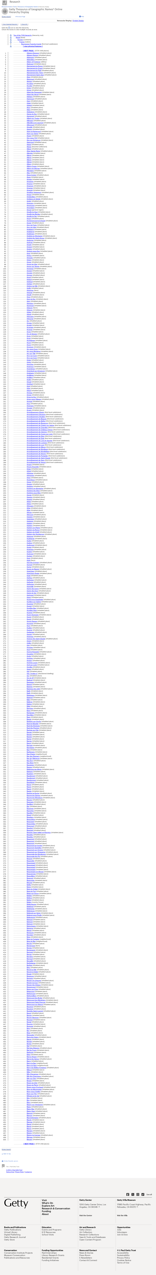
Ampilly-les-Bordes (33, 214)
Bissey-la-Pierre (32, 1085)
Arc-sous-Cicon (32, 349)
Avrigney (30, 658)
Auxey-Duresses (33, 615)
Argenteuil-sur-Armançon (36, 371)
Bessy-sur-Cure (32, 989)
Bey (28, 1031)
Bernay (29, 954)
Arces (29, 332)
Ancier (29, 223)
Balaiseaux (31, 695)
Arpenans (30, 406)
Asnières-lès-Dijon (33, 491)
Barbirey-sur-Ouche (34, 721)
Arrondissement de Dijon (36, 436)
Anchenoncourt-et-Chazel (36, 221)
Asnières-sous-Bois (34, 493)
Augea (29, 547)
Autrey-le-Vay (31, 593)
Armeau (29, 393)
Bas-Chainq (31, 754)
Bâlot (28, 706)
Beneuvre (30, 933)
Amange (30, 188)
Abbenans (30, 57)
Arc (28, 321)
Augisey (29, 556)
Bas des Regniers (33, 756)
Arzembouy (31, 480)
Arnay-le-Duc (31, 397)
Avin (28, 645)
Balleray (30, 702)
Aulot (28, 560)
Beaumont (30, 839)
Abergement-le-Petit (34, 70)
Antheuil (30, 282)
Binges (29, 1081)
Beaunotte (30, 861)
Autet (28, 575)
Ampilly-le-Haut (32, 212)
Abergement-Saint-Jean (35, 75)
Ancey (29, 218)
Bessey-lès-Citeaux (34, 985)
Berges (29, 948)
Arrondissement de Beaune (36, 419)
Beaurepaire (31, 869)
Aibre (28, 110)
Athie (28, 508)
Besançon (30, 976)
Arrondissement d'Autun (35, 412)
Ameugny (30, 203)
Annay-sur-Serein (33, 266)
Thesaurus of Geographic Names (27, 7)
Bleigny (29, 1133)
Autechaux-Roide (33, 573)
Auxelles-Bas (31, 608)
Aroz (28, 403)
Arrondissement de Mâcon (36, 447)
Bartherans (31, 752)
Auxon (29, 617)
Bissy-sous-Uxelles (33, 1091)
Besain (29, 974)
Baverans (30, 802)
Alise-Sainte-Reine (33, 151)
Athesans (30, 506)
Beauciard (30, 821)
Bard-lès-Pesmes (33, 728)
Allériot (29, 162)
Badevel (30, 680)
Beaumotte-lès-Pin (33, 856)
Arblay (29, 312)
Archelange (31, 340)
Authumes (30, 584)
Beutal (29, 1022)
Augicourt (30, 554)
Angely (29, 245)
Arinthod (30, 384)
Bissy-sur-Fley (32, 1094)
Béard (29, 815)
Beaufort (30, 828)
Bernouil (30, 959)
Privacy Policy (19, 1172)
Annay (29, 262)
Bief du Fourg (32, 1050)
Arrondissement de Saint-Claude (38, 458)
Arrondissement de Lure (35, 445)
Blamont (30, 1113)
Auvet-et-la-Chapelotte (35, 599)
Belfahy (29, 896)
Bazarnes (30, 808)
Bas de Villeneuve (33, 758)
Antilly (29, 288)
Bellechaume (31, 904)
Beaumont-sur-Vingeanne (36, 852)
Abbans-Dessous (33, 53)
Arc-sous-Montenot (34, 351)
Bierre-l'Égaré (32, 1057)
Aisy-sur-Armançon (34, 140)
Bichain (29, 1041)
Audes (29, 541)
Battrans (30, 771)
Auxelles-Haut (32, 610)
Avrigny (29, 660)
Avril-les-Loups (32, 663)
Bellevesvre (31, 917)
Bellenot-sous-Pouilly (34, 915)
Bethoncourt (31, 993)
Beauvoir (30, 878)
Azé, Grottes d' (32, 673)
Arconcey (30, 347)
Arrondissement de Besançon (37, 423)
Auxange (30, 604)
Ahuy (28, 107)
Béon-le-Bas (31, 941)
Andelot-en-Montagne (34, 236)
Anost (29, 277)
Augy (28, 558)
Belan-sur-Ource (33, 893)
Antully (29, 295)
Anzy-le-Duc (31, 299)
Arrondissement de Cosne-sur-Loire (40, 434)
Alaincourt (30, 142)
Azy (28, 676)
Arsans (29, 464)
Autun (29, 597)
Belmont (30, 919)
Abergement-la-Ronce (35, 66)
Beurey (29, 1015)
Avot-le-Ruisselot (33, 652)
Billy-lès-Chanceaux (34, 1076)
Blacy (29, 1102)
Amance (30, 184)
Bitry (28, 1098)
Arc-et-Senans (32, 334)
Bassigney (30, 765)
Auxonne (30, 623)
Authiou (29, 578)
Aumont (29, 565)
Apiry (28, 301)
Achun (29, 90)
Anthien (29, 284)
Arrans (29, 410)
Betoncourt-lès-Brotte (34, 998)
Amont (29, 210)
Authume (30, 582)
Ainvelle (29, 127)
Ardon (29, 362)
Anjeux (29, 255)
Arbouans (30, 316)
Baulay (29, 791)
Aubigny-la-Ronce (33, 530)
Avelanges (30, 632)
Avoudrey (30, 654)
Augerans (30, 549)
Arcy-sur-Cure (32, 356)
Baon (28, 717)
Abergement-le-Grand (35, 68)
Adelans (30, 97)
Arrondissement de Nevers (36, 454)
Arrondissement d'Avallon (36, 417)
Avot (28, 650)
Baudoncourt (31, 780)
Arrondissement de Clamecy (37, 432)
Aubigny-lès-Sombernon (35, 534)
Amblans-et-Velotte (33, 199)
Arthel (29, 471)
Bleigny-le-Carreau (33, 1135)
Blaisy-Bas (30, 1109)
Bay (28, 806)
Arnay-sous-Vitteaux (34, 399)
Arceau (29, 323)
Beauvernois (31, 874)
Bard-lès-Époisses (33, 726)
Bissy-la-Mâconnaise (34, 1089)
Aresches (30, 364)
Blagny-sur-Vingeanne (35, 1105)
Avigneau (30, 636)
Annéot (29, 271)
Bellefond (30, 906)
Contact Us (28, 1172)
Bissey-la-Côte (32, 1083)
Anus (28, 297)
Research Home (7, 7)
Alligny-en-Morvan (33, 168)
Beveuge (30, 1026)
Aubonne (30, 536)
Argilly (29, 380)
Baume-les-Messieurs (34, 798)
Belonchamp (31, 926)
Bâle (28, 700)
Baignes (30, 687)
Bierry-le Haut (32, 1065)
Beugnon (30, 1007)
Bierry (29, 1061)
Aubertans (30, 519)
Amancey (30, 186)
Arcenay (30, 329)
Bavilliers (30, 804)
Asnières (30, 486)
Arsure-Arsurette (33, 467)
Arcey (29, 336)
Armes (29, 395)
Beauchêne (31, 819)
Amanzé (30, 190)
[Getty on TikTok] (142, 1194)
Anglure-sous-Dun (33, 251)
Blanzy (29, 1128)
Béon (28, 937)
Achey (29, 88)
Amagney (30, 181)
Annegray (30, 269)
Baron (29, 743)
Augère (29, 552)
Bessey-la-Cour (32, 983)
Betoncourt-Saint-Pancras (36, 1002)
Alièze (29, 149)
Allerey (29, 155)
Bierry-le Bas (31, 1063)
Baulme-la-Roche (33, 793)
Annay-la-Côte (32, 264)
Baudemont (31, 776)
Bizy (28, 1100)
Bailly (28, 691)
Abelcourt (30, 64)
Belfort (29, 900)
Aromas (29, 401)
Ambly (29, 201)
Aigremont (30, 116)
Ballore (29, 704)
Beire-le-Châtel (32, 889)
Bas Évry (30, 761)
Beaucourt (30, 826)
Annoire (29, 273)
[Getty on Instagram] (137, 1194)
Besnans (30, 978)
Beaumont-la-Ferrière (34, 845)
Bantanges (30, 713)
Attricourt (30, 515)
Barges (29, 732)
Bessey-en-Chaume (34, 980)
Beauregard (31, 863)
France (22, 42)
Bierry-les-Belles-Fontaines (36, 1068)
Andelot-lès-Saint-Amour (35, 238)
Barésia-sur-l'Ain (33, 730)
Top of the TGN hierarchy (22, 35)
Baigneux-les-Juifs (33, 689)
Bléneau (30, 1137)
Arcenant (30, 327)
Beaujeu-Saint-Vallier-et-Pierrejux (39, 832)
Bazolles (30, 813)
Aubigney (30, 521)
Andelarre (30, 229)
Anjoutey (30, 258)
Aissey (29, 136)
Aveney (29, 634)
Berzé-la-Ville (31, 970)
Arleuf (29, 390)
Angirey (29, 249)
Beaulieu (30, 835)
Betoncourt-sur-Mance (35, 1004)
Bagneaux (30, 682)
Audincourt (30, 545)
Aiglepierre (30, 112)
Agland (29, 105)
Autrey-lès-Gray (32, 591)
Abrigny (29, 81)
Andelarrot (30, 231)
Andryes (30, 242)
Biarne (29, 1039)
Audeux (29, 543)
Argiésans (30, 373)
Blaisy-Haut (31, 1111)
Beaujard (30, 830)
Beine (29, 887)
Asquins (29, 497)
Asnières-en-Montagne (35, 488)
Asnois (29, 495)
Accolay (29, 86)
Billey (28, 1072)
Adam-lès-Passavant (34, 92)
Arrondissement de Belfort (36, 421)
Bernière (30, 956)
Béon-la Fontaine (33, 939)
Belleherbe (30, 909)
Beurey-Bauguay (33, 1017)
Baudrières (31, 782)
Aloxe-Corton (31, 175)
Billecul (29, 1070)
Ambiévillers (31, 197)
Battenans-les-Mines (34, 769)
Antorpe (29, 292)
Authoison (30, 580)
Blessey (29, 1139)
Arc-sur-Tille (31, 353)
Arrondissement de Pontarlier (37, 456)
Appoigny (30, 303)
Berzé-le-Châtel (32, 972)
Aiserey (29, 129)
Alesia (29, 147)
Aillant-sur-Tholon (33, 118)
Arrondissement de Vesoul (36, 462)
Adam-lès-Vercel (33, 94)
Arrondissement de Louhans (37, 443)
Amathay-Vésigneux (34, 192)
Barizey (29, 737)
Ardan (29, 360)
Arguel (29, 382)
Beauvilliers (31, 876)
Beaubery (30, 817)
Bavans (29, 800)
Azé (28, 671)
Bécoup (29, 882)
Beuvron (30, 1024)
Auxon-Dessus (32, 621)
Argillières (30, 375)
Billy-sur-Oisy (31, 1078)
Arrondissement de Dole (35, 438)
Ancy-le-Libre (31, 227)
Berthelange (31, 963)
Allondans (30, 171)
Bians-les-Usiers (32, 1037)
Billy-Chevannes (32, 1074)
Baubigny (30, 774)
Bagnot (29, 684)
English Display (78, 21)
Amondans (30, 208)
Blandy (29, 1120)
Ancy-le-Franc (32, 225)
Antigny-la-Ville (32, 286)
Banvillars (30, 715)
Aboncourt (30, 79)
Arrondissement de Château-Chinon (40, 430)
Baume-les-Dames (33, 795)
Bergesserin (31, 950)
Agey (28, 101)
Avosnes (30, 647)
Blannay (30, 1122)
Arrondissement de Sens (36, 460)
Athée (29, 501)
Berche (29, 943)
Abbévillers (31, 60)
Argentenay (31, 369)
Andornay (30, 240)
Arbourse (30, 319)
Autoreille (30, 586)
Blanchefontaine (32, 1118)
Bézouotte (30, 1035)
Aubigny (30, 523)
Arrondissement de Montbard (37, 449)
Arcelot (29, 325)
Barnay (29, 741)
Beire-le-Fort (31, 891)
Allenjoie (30, 153)
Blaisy (29, 1107)
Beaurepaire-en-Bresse (35, 872)
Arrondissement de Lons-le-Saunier (39, 441)
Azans (29, 669)
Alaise (29, 144)
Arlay (28, 388)
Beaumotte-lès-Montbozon (36, 854)
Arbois (29, 314)
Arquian (29, 408)
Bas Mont (30, 763)
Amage (29, 179)
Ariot (28, 386)
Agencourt (30, 99)
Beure (29, 1013)
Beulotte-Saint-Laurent (35, 1011)
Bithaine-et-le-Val (33, 1096)
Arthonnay (30, 475)
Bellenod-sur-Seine (34, 913)
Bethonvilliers (31, 996)
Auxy (28, 626)
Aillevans (30, 120)
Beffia (29, 885)
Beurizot (30, 1020)
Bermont (30, 952)
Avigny (29, 641)
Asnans (29, 484)
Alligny (29, 164)
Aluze (29, 177)
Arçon (29, 343)
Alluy (28, 173)
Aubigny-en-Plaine (33, 528)
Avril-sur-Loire (32, 665)
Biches (29, 1044)
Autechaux (30, 571)
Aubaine (30, 517)
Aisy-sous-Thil (32, 138)
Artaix (29, 469)
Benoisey (30, 935)
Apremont (30, 306)
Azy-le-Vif (30, 678)
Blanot (29, 1124)
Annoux (29, 275)
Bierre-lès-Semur (33, 1059)
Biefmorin (30, 1052)
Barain (29, 719)
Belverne (30, 928)
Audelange (30, 538)
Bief (28, 1046)
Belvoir (29, 930)
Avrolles (29, 667)
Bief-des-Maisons (33, 1048)
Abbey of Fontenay (33, 62)
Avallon (29, 628)
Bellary (29, 902)
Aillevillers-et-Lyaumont (35, 123)
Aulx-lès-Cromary (33, 562)
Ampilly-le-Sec (32, 216)
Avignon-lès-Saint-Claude (36, 639)
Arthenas (30, 473)
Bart (28, 750)
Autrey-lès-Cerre (33, 589)
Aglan (29, 103)
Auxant (29, 606)
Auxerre (29, 612)
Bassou (29, 767)
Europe (20, 40)
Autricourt (30, 595)
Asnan (29, 482)
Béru (28, 967)
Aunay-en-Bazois (33, 569)
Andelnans (30, 234)
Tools (15, 7)
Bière (28, 1054)
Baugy (29, 784)
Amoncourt (31, 205)
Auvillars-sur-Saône (34, 602)
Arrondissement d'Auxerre (36, 414)
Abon (28, 77)
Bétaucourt (31, 991)
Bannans (30, 708)
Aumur (29, 567)
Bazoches (30, 811)
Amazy (29, 194)
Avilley (29, 643)
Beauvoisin (31, 880)
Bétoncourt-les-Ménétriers (36, 1000)
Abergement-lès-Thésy (35, 73)
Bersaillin (30, 961)
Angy (28, 253)
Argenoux (30, 366)
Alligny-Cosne (32, 166)
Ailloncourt (30, 125)
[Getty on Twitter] (132, 1194)
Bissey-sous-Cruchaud (35, 1087)
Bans (28, 710)
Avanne (29, 630)
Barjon (29, 739)
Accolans (30, 83)
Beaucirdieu (31, 824)
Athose (29, 512)
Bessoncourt (31, 987)
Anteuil (29, 279)
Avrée (29, 656)
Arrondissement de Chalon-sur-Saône (40, 425)
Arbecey (30, 308)
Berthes (29, 965)
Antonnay (30, 290)
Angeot (29, 247)
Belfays (29, 898)
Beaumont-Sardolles (34, 848)
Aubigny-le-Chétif (33, 532)
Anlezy (29, 260)
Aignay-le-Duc (32, 114)
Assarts (29, 499)
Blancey (29, 1115)
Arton (29, 478)
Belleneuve (31, 911)
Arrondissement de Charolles (37, 427)
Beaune (29, 859)
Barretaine (30, 747)
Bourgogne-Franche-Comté (31, 44)
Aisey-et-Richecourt (34, 131)
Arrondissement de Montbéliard (38, 451)
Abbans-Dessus (32, 55)
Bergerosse (31, 946)
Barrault (29, 745)
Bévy (28, 1028)
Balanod (30, 697)
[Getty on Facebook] (127, 1194)
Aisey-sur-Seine (32, 134)
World (18, 37)
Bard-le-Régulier (33, 724)
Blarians (30, 1131)
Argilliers (30, 377)
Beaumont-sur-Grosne (35, 850)
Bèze (28, 1033)
